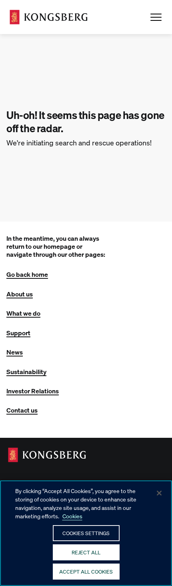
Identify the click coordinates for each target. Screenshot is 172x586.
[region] (86, 533)
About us (19, 294)
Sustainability (26, 371)
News (14, 352)
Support (18, 332)
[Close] (159, 493)
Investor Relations (32, 391)
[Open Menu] (156, 17)
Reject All (86, 552)
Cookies (72, 516)
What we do (23, 313)
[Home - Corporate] (49, 17)
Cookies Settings (86, 533)
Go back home (27, 274)
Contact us (22, 410)
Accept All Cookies (86, 571)
